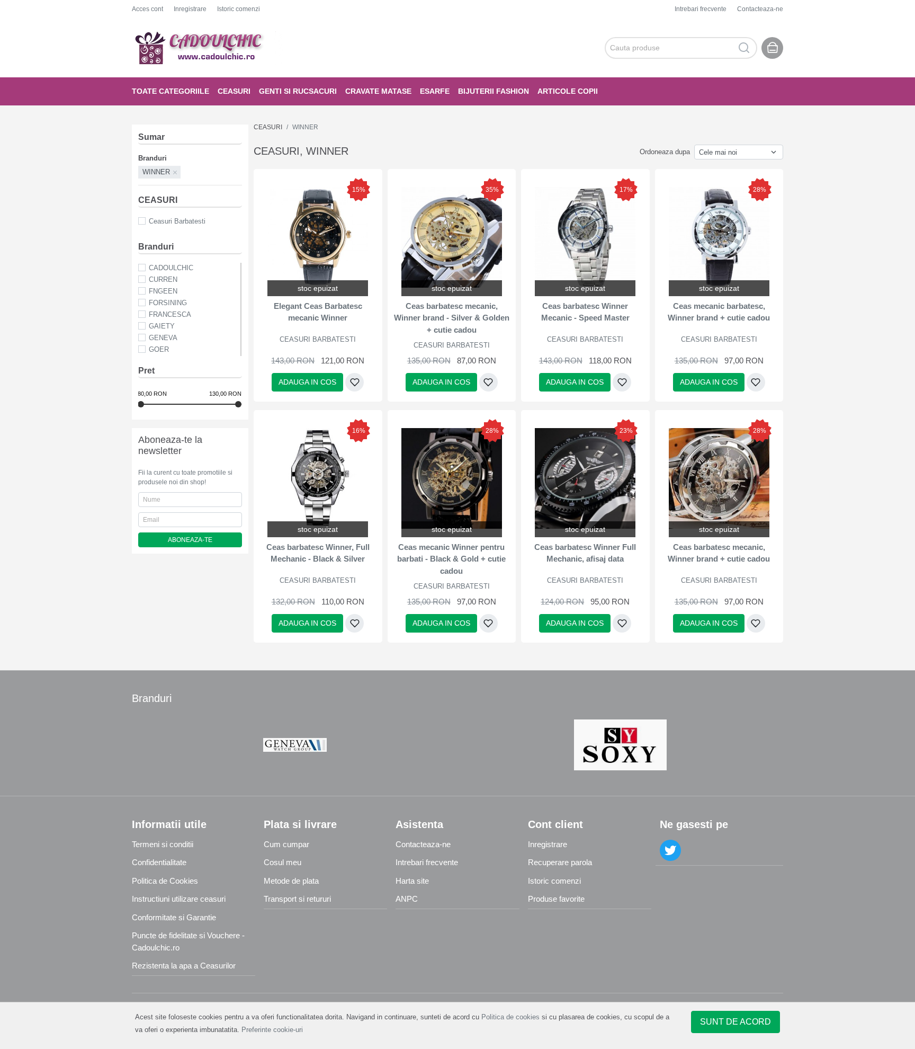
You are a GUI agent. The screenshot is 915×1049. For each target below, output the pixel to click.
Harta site (412, 880)
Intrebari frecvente (700, 9)
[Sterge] (175, 172)
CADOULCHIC (171, 268)
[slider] (141, 404)
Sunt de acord (735, 1021)
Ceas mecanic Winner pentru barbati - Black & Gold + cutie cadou (451, 559)
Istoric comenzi (238, 9)
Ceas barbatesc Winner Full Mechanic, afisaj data (585, 553)
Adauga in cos (307, 382)
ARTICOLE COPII (567, 91)
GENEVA (163, 338)
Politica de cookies (510, 1017)
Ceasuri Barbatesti (177, 221)
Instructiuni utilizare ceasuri (179, 898)
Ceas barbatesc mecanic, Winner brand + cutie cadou (719, 553)
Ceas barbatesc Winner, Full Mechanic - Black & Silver (318, 553)
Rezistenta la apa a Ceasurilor (184, 965)
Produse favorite (556, 898)
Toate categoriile (170, 91)
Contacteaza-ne (760, 9)
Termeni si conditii (162, 844)
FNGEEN (163, 291)
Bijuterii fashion (493, 91)
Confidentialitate (159, 862)
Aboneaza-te (190, 540)
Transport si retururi (297, 898)
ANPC (407, 898)
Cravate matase (378, 91)
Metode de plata (291, 880)
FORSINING (168, 303)
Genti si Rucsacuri (298, 91)
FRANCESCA (170, 314)
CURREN (163, 279)
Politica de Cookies (165, 880)
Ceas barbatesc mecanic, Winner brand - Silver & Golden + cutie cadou (451, 317)
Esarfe (435, 91)
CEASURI (234, 91)
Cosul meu (282, 862)
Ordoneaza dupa (665, 152)
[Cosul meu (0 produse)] (772, 48)
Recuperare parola (560, 862)
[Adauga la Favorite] (354, 382)
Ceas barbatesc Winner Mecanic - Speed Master (585, 312)
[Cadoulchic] (208, 47)
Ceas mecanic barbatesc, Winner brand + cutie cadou (719, 312)
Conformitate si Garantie (174, 917)
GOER (159, 349)
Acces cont (147, 9)
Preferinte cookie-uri (272, 1030)
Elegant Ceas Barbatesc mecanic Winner (318, 312)
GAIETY (162, 326)
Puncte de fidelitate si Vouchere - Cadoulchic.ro (188, 941)
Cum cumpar (286, 844)
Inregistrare (190, 9)
